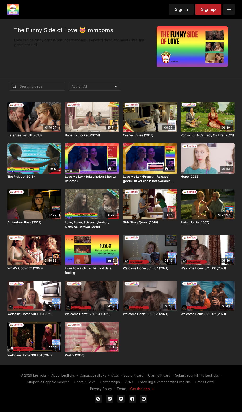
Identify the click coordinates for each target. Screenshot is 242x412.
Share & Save (85, 382)
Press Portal (204, 382)
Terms (121, 389)
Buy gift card (133, 375)
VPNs (129, 382)
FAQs (115, 375)
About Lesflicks (63, 375)
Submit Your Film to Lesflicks (197, 375)
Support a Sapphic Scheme (48, 382)
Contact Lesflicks (93, 375)
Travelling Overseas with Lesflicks (164, 382)
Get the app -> (142, 389)
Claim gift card (159, 375)
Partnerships (110, 382)
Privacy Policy (101, 389)
